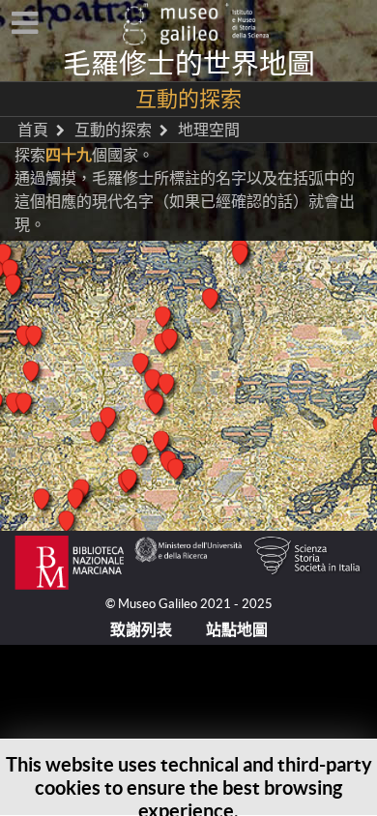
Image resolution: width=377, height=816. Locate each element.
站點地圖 (237, 629)
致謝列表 (141, 629)
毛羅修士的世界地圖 (189, 64)
